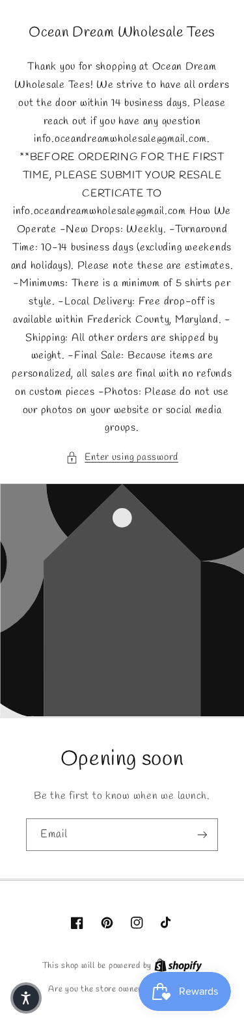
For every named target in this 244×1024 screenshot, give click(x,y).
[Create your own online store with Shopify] (178, 965)
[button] (122, 458)
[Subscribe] (202, 834)
